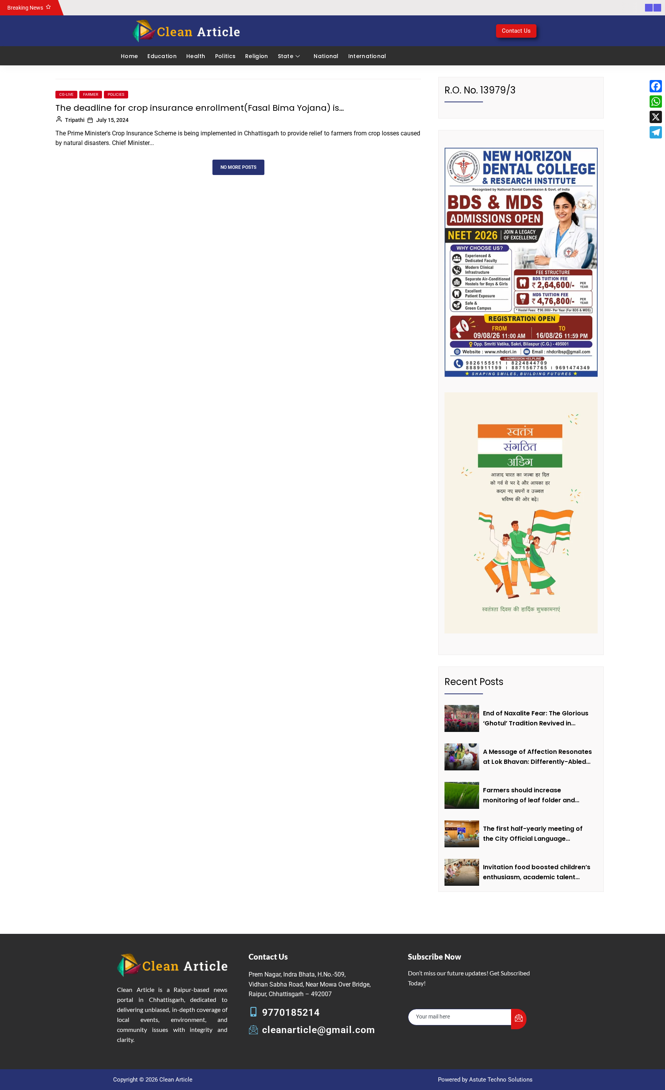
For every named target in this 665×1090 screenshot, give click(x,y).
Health (196, 56)
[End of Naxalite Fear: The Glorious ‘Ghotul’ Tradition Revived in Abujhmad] (461, 718)
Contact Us (516, 30)
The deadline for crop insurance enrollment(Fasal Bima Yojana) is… (199, 108)
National (326, 56)
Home (129, 56)
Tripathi (75, 120)
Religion (256, 56)
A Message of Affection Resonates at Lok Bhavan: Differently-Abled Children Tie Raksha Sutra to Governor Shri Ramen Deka (537, 757)
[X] (655, 117)
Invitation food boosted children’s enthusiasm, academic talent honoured (536, 872)
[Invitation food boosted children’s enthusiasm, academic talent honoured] (461, 872)
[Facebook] (655, 86)
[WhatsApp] (655, 101)
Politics (225, 56)
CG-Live (66, 94)
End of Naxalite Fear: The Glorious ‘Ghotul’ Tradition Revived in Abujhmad (535, 718)
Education (162, 56)
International (367, 56)
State (286, 56)
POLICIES (116, 94)
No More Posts (238, 167)
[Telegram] (655, 132)
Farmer (90, 94)
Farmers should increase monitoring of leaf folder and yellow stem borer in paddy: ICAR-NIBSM (537, 795)
